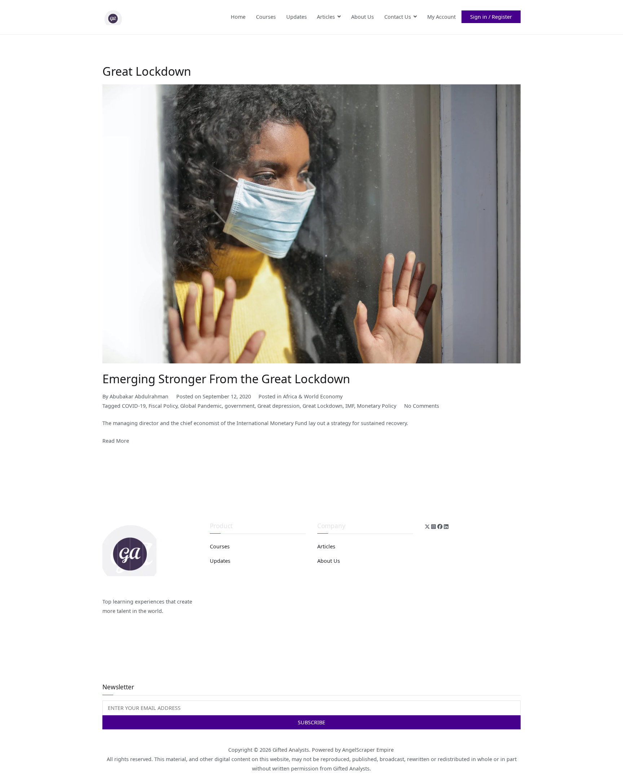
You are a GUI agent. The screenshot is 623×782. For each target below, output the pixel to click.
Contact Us (397, 16)
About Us (362, 16)
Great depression (278, 405)
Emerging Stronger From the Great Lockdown (226, 378)
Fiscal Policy (163, 405)
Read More (115, 440)
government (240, 405)
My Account (441, 16)
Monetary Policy (376, 405)
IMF (349, 405)
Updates (296, 16)
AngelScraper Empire (368, 749)
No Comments (421, 405)
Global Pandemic (201, 405)
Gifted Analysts (291, 749)
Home (238, 16)
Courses (266, 16)
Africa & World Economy (313, 396)
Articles (326, 16)
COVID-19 (134, 405)
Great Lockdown (322, 405)
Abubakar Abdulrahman (139, 396)
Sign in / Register (491, 16)
